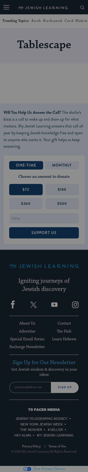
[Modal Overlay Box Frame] (44, 236)
